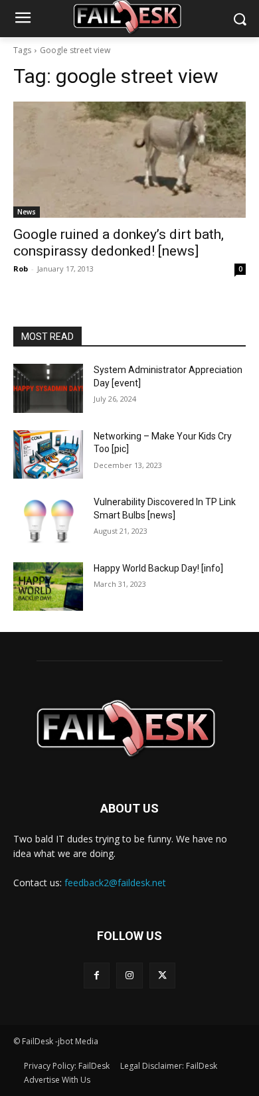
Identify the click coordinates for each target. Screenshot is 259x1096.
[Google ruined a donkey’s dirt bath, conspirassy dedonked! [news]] (129, 160)
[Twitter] (162, 975)
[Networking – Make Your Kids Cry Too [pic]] (48, 454)
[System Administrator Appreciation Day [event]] (48, 388)
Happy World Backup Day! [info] (158, 568)
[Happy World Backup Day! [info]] (48, 586)
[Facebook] (97, 975)
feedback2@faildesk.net (115, 882)
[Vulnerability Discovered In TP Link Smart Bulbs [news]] (48, 520)
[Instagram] (129, 975)
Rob (20, 269)
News (26, 211)
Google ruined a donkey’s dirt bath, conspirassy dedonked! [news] (118, 242)
